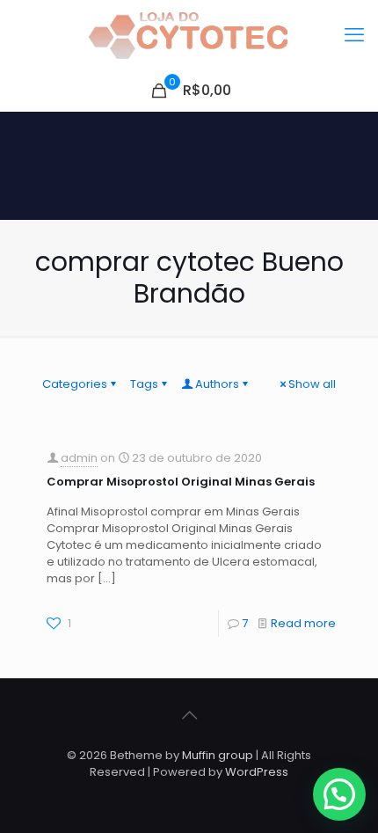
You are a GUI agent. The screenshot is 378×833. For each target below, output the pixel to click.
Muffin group (217, 755)
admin (79, 457)
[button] (339, 794)
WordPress (256, 772)
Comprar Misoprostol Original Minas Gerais (181, 481)
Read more (303, 623)
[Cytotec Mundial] (189, 35)
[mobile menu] (354, 35)
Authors (217, 384)
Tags (144, 384)
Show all (312, 384)
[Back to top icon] (189, 715)
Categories (74, 384)
